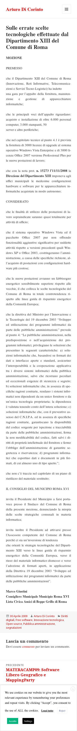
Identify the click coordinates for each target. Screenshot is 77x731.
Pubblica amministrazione (39, 624)
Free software (24, 620)
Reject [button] (62, 710)
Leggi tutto (47, 710)
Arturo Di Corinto (24, 9)
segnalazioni (14, 627)
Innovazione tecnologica (49, 620)
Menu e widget (66, 13)
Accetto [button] (12, 721)
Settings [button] (28, 721)
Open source (14, 624)
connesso (28, 646)
